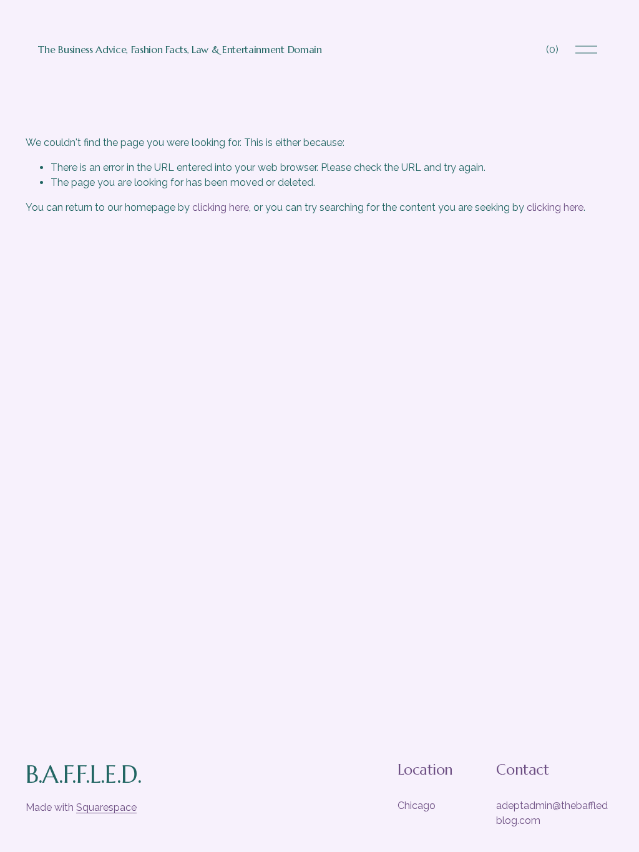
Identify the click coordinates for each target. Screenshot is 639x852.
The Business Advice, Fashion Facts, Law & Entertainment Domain (179, 49)
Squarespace (106, 807)
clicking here (220, 207)
